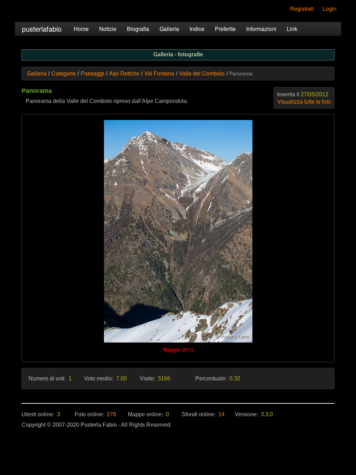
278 (111, 414)
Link (292, 29)
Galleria (169, 29)
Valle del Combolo (202, 73)
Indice (196, 29)
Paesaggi (92, 73)
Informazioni (261, 29)
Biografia (138, 29)
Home (81, 29)
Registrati (302, 9)
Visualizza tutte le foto (304, 101)
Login (330, 9)
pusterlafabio (42, 29)
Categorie (63, 73)
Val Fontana (159, 73)
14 (221, 414)
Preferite (225, 29)
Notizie (107, 29)
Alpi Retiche (124, 73)
